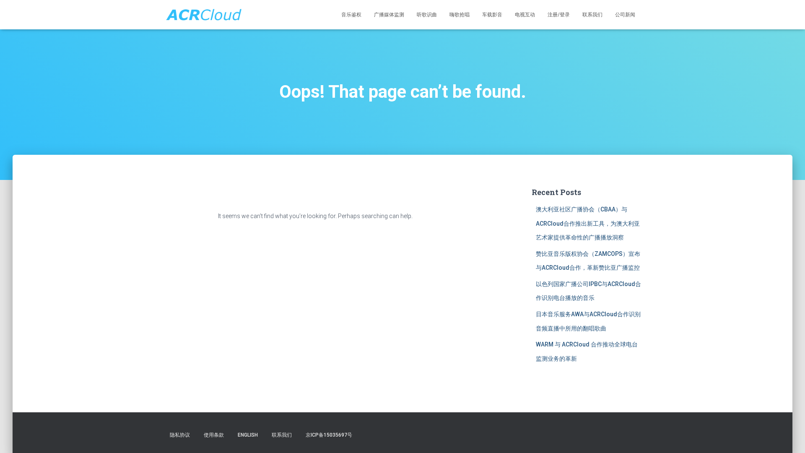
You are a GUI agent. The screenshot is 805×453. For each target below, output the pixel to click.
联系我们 (592, 15)
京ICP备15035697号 (329, 435)
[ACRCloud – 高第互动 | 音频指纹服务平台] (203, 14)
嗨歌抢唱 (459, 15)
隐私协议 (180, 435)
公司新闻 (625, 15)
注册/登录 (559, 15)
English (248, 435)
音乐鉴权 (351, 15)
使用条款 (214, 435)
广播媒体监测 (389, 15)
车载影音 (492, 15)
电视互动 (525, 15)
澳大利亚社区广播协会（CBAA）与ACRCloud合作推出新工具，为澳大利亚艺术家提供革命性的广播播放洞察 (588, 223)
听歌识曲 (427, 15)
